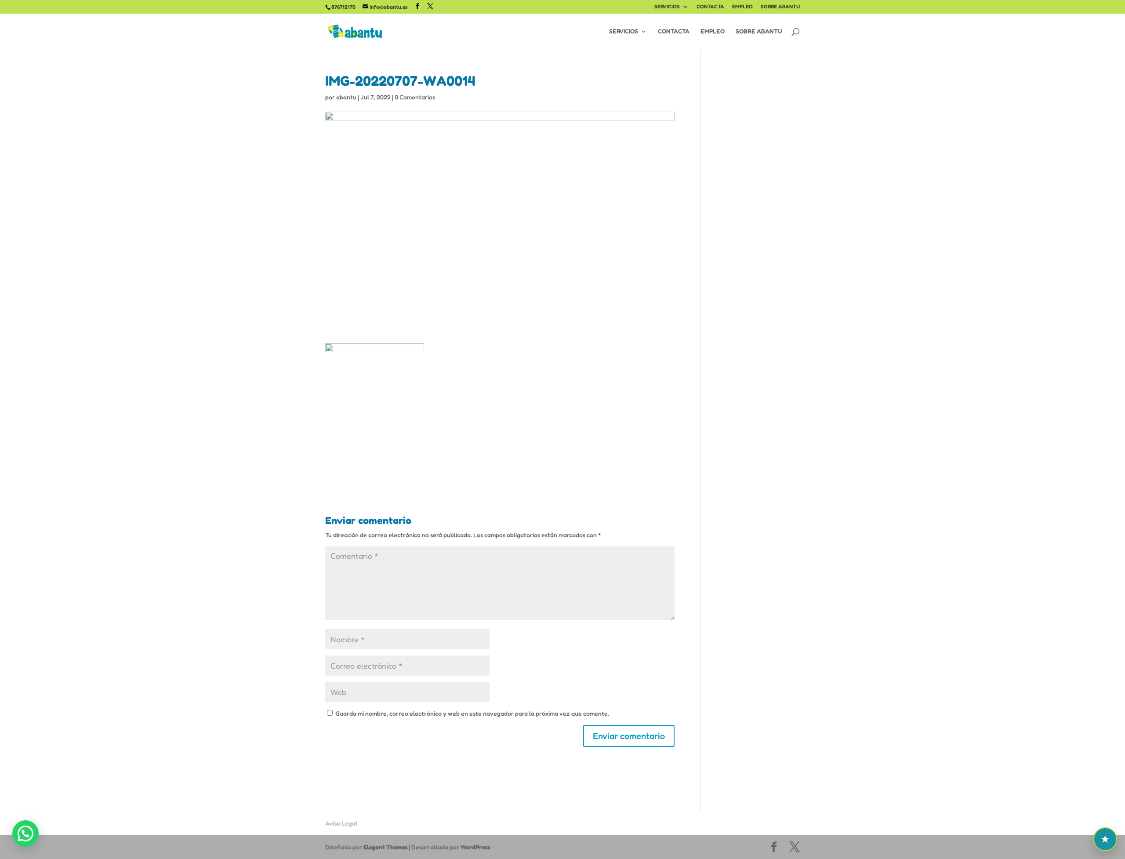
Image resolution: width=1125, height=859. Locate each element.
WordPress (475, 847)
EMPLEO (742, 7)
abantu (346, 97)
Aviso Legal (341, 823)
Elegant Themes (385, 847)
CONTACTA (710, 7)
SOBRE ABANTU (780, 7)
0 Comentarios (415, 97)
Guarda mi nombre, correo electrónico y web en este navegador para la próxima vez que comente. (472, 713)
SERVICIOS (667, 7)
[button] (25, 833)
